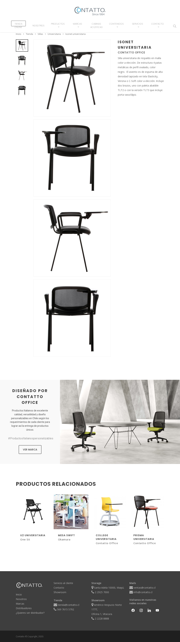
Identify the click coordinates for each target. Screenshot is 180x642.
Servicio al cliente (63, 583)
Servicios (137, 23)
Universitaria (54, 34)
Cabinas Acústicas (96, 25)
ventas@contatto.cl (145, 587)
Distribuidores (24, 608)
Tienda (29, 34)
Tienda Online (18, 25)
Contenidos (116, 23)
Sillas (40, 34)
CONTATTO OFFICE (131, 52)
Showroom (60, 592)
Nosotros (38, 25)
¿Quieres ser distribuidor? (30, 612)
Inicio (18, 34)
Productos (58, 23)
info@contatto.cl (143, 592)
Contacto (157, 23)
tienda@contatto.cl (68, 604)
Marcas (77, 23)
